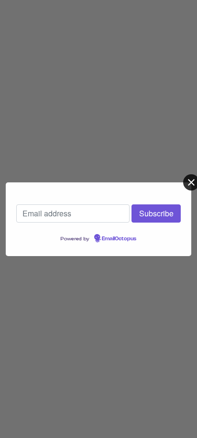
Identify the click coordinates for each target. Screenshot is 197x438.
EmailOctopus (119, 238)
